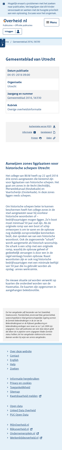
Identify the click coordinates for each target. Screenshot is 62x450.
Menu (53, 22)
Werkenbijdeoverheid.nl (24, 437)
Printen (34, 138)
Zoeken (14, 368)
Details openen (2, 39)
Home (6, 41)
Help (13, 364)
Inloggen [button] (9, 31)
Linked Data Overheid (23, 410)
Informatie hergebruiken (24, 378)
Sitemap (15, 391)
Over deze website (21, 351)
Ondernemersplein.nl (22, 433)
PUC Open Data (19, 414)
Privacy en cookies (20, 383)
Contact (14, 355)
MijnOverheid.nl (19, 425)
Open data (16, 406)
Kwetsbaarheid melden (24, 396)
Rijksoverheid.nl (19, 429)
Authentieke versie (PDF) (41, 127)
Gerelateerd (46, 132)
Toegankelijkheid (20, 387)
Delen (49, 138)
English (14, 360)
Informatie (27, 132)
